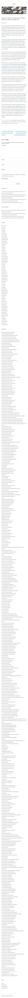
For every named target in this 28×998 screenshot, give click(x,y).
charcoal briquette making (7, 398)
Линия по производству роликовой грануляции (11, 841)
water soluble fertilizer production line (9, 756)
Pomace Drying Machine (6, 678)
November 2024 (5, 258)
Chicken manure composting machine (9, 409)
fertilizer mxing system (6, 511)
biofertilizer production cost (7, 381)
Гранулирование (5, 788)
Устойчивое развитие (6, 941)
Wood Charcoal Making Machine (8, 763)
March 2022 (4, 301)
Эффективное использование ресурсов (9, 975)
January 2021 (4, 312)
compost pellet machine (6, 434)
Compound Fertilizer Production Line (9, 449)
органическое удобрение (7, 876)
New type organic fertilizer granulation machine (11, 619)
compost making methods (7, 432)
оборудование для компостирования (9, 865)
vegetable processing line (6, 751)
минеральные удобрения (7, 851)
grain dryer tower (5, 541)
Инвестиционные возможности (8, 813)
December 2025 (5, 238)
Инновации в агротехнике (7, 820)
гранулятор (4, 793)
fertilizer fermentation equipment (8, 500)
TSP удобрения (5, 748)
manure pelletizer (5, 609)
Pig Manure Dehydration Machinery (8, 670)
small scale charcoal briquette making (9, 726)
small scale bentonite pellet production (9, 725)
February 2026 (4, 234)
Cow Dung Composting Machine (8, 456)
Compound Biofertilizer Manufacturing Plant (10, 446)
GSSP (3, 555)
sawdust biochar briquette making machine (10, 715)
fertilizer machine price (6, 505)
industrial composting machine (8, 573)
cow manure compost (6, 462)
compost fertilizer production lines (8, 429)
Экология (3, 966)
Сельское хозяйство (6, 909)
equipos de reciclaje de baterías (8, 493)
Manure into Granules (6, 604)
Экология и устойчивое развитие (8, 967)
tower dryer (4, 745)
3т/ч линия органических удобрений (9, 338)
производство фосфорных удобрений (9, 904)
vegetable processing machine (7, 752)
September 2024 (5, 261)
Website (3, 169)
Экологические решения (7, 960)
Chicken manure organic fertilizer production (10, 414)
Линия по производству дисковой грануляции (11, 836)
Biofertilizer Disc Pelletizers (7, 370)
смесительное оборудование (7, 919)
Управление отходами (6, 940)
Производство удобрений (7, 902)
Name (3, 159)
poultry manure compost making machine (12, 39)
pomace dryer (4, 677)
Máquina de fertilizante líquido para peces (10, 615)
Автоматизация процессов (7, 773)
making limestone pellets (6, 596)
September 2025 (5, 242)
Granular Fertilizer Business (7, 550)
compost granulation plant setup (8, 431)
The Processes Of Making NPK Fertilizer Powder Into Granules (8, 133)
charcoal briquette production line (8, 400)
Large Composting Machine (7, 576)
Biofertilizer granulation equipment (8, 375)
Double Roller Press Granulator (7, 471)
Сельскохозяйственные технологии (9, 916)
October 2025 (4, 241)
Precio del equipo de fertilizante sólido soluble (10, 687)
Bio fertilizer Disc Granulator (7, 363)
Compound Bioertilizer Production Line (9, 445)
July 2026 (3, 227)
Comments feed (5, 986)
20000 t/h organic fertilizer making (8, 332)
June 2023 (3, 284)
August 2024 (4, 262)
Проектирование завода (6, 885)
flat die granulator (5, 525)
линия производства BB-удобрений (9, 844)
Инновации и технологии (7, 825)
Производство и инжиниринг (7, 895)
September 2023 (5, 279)
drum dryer (4, 474)
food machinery (5, 528)
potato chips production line (7, 680)
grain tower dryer (5, 545)
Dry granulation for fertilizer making (8, 480)
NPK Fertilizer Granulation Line (7, 624)
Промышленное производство (8, 907)
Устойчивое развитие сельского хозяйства (10, 944)
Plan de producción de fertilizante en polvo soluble (11, 675)
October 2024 (4, 259)
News (3, 621)
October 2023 (4, 278)
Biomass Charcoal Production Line (8, 388)
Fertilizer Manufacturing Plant (7, 508)
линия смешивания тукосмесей (8, 845)
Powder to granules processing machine (9, 684)
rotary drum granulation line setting (8, 704)
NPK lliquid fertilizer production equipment (10, 629)
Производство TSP (5, 893)
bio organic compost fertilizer (7, 366)
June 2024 (3, 265)
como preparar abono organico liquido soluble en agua (12, 420)
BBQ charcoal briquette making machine (9, 353)
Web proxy (4, 210)
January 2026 (4, 236)
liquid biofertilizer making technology (9, 585)
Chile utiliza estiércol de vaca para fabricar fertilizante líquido (13, 415)
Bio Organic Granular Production (8, 367)
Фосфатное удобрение (6, 947)
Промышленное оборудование (8, 906)
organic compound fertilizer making (8, 633)
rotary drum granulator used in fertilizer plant (10, 709)
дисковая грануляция (6, 805)
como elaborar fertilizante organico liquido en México (12, 418)
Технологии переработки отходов (8, 927)
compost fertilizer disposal (7, 426)
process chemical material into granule (9, 691)
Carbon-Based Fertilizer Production (8, 392)
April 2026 (3, 231)
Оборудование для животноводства (9, 862)
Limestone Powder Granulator (7, 584)
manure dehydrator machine (7, 599)
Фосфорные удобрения (6, 950)
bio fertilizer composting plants (8, 361)
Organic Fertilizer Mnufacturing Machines (9, 644)
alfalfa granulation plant (6, 343)
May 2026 (3, 230)
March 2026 (4, 233)
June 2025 (3, 247)
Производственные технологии (8, 892)
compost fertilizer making (16, 120)
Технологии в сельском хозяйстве (8, 926)
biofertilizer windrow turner (7, 386)
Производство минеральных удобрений (10, 896)
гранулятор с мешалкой (6, 799)
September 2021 (5, 310)
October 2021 (4, 309)
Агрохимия (4, 779)
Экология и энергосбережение (8, 969)
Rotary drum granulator (6, 708)
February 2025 (4, 253)
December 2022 (5, 290)
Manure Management (6, 606)
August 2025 (4, 244)
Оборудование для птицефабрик (8, 871)
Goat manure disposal (6, 537)
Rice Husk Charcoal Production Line (8, 701)
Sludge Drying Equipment (6, 723)
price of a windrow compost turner (8, 689)
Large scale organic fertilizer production (9, 579)
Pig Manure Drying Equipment (7, 672)
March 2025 (4, 251)
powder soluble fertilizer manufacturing (9, 683)
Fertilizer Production (5, 519)
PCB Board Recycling (5, 663)
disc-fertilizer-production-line (7, 468)
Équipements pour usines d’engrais (8, 485)
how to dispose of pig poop (7, 565)
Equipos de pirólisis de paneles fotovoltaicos (10, 491)
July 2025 (3, 245)
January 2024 (4, 273)
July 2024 (3, 264)
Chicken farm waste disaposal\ (7, 408)
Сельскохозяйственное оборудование (9, 912)
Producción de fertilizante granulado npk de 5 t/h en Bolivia (13, 697)
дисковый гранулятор (6, 808)
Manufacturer (4, 598)
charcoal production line (6, 405)
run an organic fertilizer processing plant (9, 712)
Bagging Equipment (5, 347)
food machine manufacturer (7, 527)
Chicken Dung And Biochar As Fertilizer (9, 406)
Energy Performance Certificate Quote (9, 216)
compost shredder (5, 437)
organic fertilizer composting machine (9, 636)
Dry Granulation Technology (7, 482)
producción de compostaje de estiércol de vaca (11, 695)
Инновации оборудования (7, 827)
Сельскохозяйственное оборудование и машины (12, 913)
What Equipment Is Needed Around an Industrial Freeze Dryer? (14, 194)
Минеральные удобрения (7, 853)
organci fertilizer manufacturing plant (9, 632)
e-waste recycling (5, 483)
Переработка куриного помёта (8, 879)
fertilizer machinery (12, 121)
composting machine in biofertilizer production (11, 442)
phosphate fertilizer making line (8, 666)
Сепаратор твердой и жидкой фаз (8, 918)
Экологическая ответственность (8, 952)
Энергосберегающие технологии (8, 970)
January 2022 (4, 304)
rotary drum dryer (5, 703)
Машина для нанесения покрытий (8, 848)
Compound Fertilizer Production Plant (9, 451)
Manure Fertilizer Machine (7, 601)
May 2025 (3, 248)
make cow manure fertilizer (7, 592)
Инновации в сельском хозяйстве (8, 824)
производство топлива (6, 899)
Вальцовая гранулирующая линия (8, 785)
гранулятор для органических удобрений (10, 796)
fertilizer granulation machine (7, 503)
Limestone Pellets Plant (6, 582)
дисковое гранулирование (7, 807)
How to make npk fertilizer (7, 568)
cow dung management (6, 460)
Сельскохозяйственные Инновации (9, 915)
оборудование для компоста (7, 864)
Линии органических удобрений (8, 830)
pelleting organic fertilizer (6, 664)
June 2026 (3, 228)
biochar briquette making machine (8, 369)
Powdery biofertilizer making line (8, 686)
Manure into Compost (6, 602)
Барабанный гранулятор (7, 780)
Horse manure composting (7, 558)
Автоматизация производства (8, 771)
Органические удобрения (7, 875)
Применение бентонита (6, 884)
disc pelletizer (4, 466)
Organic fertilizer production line (8, 649)
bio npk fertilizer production (7, 364)
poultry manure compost (6, 681)
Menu (14, 4)
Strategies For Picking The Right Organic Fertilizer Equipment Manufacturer (20, 133)
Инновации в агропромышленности (9, 819)
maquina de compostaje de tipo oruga (9, 613)
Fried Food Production (6, 534)
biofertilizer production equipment (8, 383)
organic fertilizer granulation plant (8, 638)
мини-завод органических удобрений (9, 854)
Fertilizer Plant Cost (5, 517)
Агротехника (4, 776)
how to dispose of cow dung (7, 564)
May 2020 (3, 316)
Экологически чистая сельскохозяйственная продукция (13, 953)
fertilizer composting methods (7, 499)
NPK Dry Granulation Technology (8, 623)
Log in (3, 983)
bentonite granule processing (7, 355)
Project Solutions (5, 700)
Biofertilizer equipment (6, 372)
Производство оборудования (7, 898)
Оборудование (5, 858)
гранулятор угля (5, 800)
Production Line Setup (6, 698)
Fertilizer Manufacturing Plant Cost (8, 510)
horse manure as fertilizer (6, 556)
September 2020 (5, 315)
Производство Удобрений (7, 901)
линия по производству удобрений (9, 842)
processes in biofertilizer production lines (9, 692)
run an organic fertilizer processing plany (9, 714)
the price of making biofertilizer (8, 742)
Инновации (4, 817)
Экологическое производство (8, 963)
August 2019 (4, 323)
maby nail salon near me (6, 213)
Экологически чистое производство (9, 955)
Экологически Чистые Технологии (8, 958)
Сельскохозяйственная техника (8, 910)
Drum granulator (5, 477)
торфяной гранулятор (6, 935)
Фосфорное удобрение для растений (9, 949)
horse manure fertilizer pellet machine (9, 559)
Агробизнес (4, 774)
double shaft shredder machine (8, 473)
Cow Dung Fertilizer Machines (7, 457)
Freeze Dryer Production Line (7, 533)
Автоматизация (5, 769)
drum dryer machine (6, 476)
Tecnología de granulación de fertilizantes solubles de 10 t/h (13, 740)
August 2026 (4, 225)
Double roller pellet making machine (8, 469)
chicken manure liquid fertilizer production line (11, 412)
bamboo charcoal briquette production (9, 349)
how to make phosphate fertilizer (8, 570)
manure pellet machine (6, 607)
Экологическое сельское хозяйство (9, 964)
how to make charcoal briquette (8, 567)
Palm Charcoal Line (5, 657)
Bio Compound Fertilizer (6, 358)
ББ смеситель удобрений (7, 782)
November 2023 (5, 276)
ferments (18, 79)
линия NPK (4, 831)
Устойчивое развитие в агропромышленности (11, 943)
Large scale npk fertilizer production (8, 578)
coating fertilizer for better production (9, 417)
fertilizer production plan (6, 522)
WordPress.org (4, 987)
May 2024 (3, 267)
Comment (4, 145)
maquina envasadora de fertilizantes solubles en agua (12, 616)
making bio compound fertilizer (8, 595)
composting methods (6, 443)
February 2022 (4, 302)
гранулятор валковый (6, 794)
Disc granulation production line (8, 463)
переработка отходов (6, 882)
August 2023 (4, 281)
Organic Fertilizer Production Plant (8, 650)
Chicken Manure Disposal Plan (7, 411)
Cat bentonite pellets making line (8, 394)
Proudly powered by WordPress (7, 995)
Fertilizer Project (5, 524)
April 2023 (3, 287)
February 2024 (4, 272)
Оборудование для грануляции (8, 861)
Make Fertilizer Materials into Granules (9, 593)
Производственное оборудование (8, 890)
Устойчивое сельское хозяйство (8, 946)
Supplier (3, 739)
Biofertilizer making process (7, 378)
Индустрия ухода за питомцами (8, 816)
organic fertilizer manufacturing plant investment (11, 643)
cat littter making (5, 395)
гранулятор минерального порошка (9, 797)
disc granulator (4, 465)
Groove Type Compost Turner (7, 553)
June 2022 (3, 296)
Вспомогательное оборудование (8, 786)
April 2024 (3, 268)
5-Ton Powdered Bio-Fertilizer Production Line (10, 341)
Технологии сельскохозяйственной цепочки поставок (13, 930)
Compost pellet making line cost (8, 435)
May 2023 (3, 285)
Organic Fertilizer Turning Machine (8, 653)
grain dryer (4, 539)
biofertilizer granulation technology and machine (11, 377)
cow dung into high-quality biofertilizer (9, 459)
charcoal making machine (6, 403)
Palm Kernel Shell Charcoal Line (8, 660)
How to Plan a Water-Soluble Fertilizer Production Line (12, 202)
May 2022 (3, 298)
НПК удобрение (5, 856)
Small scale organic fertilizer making (8, 729)
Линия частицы (5, 847)
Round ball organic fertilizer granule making (10, 711)
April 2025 (3, 250)
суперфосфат (4, 924)
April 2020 (3, 318)
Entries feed (4, 984)
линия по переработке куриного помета (10, 834)
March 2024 (4, 270)
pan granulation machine (6, 661)
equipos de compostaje (6, 486)
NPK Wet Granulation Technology (8, 630)
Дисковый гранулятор (6, 810)
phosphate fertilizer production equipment (10, 667)
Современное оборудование (7, 923)
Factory (3, 497)
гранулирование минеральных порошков (10, 791)
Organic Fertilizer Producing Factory (8, 646)
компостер (4, 828)
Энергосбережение (5, 972)
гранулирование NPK (6, 790)
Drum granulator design (6, 479)
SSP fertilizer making (5, 735)
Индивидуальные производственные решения (11, 814)
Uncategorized (4, 749)
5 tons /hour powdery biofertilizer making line (10, 340)
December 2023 (5, 275)
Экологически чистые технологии (8, 957)
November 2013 (5, 324)
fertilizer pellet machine (6, 516)
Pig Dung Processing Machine (7, 669)
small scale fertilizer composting (8, 728)
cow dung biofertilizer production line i (9, 454)
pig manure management (6, 674)
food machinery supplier (6, 530)
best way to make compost (7, 357)
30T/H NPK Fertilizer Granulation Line (9, 336)
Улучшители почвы (6, 938)
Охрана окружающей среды (7, 878)
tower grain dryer (5, 746)
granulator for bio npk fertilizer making (9, 551)
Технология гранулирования (7, 933)
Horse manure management (7, 561)
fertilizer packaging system (7, 513)
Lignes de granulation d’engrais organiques (10, 581)
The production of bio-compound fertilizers (10, 743)
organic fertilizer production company (9, 647)
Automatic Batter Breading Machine (8, 346)
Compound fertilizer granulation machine (10, 448)
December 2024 (5, 256)
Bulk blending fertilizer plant (7, 389)
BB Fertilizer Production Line (7, 352)
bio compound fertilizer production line (9, 360)
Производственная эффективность (9, 889)
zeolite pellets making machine (7, 768)
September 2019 (5, 321)
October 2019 (4, 319)
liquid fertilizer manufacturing (7, 589)
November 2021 (5, 307)
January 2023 (4, 289)
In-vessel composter (5, 572)
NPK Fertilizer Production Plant (8, 627)
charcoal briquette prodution (7, 401)
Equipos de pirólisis (5, 490)
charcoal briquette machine (7, 397)
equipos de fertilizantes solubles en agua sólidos (11, 488)
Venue (3, 754)
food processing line (5, 531)
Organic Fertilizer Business (7, 635)
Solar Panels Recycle (5, 732)
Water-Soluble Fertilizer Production (8, 757)
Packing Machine (5, 655)
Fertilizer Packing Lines (6, 514)
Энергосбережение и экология (8, 974)
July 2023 (3, 282)
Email (3, 164)
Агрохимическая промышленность (9, 777)
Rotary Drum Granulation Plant (8, 706)
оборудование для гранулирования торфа (10, 859)
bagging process (19, 106)
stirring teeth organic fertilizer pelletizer (9, 737)
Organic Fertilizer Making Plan (7, 641)
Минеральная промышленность (8, 850)
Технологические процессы (7, 932)
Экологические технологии (7, 961)
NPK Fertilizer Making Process (7, 626)
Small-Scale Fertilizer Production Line (9, 731)
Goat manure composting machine (8, 536)
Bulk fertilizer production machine (8, 391)
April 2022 (3, 299)
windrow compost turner (6, 760)
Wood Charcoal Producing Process (8, 765)
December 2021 (5, 306)
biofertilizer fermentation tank (7, 374)
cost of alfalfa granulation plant (8, 452)
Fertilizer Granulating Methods (7, 502)
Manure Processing (5, 610)
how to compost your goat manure (8, 562)
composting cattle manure (7, 440)
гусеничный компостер (6, 802)
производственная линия (7, 887)
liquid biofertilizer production (7, 587)
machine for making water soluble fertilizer (10, 590)
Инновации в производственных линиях (10, 822)
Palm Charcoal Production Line (7, 658)
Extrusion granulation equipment (8, 496)
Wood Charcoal (4, 762)
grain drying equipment (6, 542)
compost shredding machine (7, 439)
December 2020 (5, 313)
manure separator (5, 612)
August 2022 (4, 295)
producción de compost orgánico (8, 694)
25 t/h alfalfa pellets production (8, 333)
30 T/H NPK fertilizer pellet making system (10, 335)
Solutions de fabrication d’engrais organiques (10, 734)
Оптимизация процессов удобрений (9, 873)
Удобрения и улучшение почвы (8, 936)
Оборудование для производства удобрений (11, 870)
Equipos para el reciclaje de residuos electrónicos (11, 494)
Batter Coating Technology (7, 350)
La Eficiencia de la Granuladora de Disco (9, 575)
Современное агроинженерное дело (9, 921)
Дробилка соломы (5, 811)
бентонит (3, 783)
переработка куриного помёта (8, 881)
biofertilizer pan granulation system (8, 380)
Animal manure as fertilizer (7, 344)
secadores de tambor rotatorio (7, 717)
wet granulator (4, 759)
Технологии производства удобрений (9, 929)
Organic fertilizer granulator (7, 640)
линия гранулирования (6, 833)
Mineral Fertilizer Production (7, 618)
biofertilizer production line (7, 384)
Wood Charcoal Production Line (8, 766)
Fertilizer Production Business (7, 520)
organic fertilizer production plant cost (9, 652)
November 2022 (5, 292)
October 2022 (4, 293)
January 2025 (4, 255)
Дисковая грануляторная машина (8, 803)
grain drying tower (5, 544)
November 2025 (5, 239)
